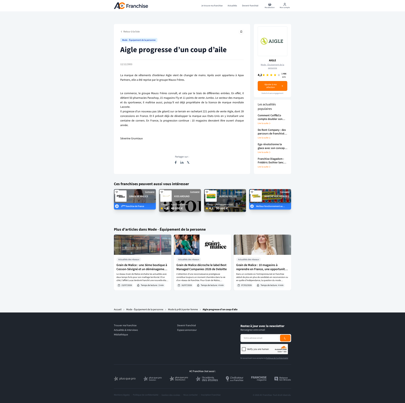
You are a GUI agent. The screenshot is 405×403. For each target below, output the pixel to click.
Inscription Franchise (211, 395)
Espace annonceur (187, 330)
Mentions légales (122, 395)
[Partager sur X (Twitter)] (188, 162)
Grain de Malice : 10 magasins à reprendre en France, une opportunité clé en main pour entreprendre (261, 269)
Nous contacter (190, 395)
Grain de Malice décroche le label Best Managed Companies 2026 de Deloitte (201, 267)
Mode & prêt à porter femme (183, 309)
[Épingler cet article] (241, 31)
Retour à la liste (131, 31)
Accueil (118, 309)
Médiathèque (121, 334)
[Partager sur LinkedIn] (181, 162)
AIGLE (272, 60)
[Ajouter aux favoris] (117, 192)
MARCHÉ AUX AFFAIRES (276, 196)
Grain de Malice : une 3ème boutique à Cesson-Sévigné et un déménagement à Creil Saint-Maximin (141, 269)
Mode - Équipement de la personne (139, 40)
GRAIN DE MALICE (138, 196)
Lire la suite (263, 123)
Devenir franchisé (186, 325)
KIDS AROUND (182, 196)
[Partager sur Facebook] (175, 162)
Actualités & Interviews (126, 330)
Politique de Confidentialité (277, 358)
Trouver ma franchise (125, 325)
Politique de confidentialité (145, 395)
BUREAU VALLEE (228, 196)
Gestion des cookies (171, 395)
